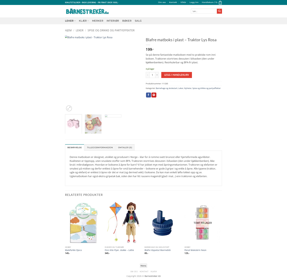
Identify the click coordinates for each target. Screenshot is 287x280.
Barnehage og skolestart (166, 88)
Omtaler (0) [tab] (125, 147)
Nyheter (187, 88)
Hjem (68, 30)
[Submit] (219, 11)
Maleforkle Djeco (73, 250)
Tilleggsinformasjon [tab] (100, 147)
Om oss (162, 2)
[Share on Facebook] (148, 95)
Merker (97, 20)
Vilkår (183, 2)
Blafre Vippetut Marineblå (158, 250)
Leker (69, 20)
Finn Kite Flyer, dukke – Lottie (119, 250)
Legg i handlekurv (176, 74)
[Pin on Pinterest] (153, 95)
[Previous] (70, 73)
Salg (138, 20)
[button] (194, 2)
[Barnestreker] (87, 11)
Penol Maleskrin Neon (195, 250)
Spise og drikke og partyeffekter (111, 30)
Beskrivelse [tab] (74, 147)
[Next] (136, 73)
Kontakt (173, 2)
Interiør (113, 20)
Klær (83, 20)
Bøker (127, 20)
